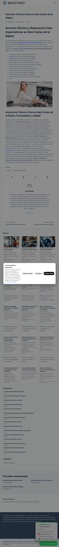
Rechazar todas (27, 273)
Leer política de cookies (11, 282)
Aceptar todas (49, 273)
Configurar (38, 273)
